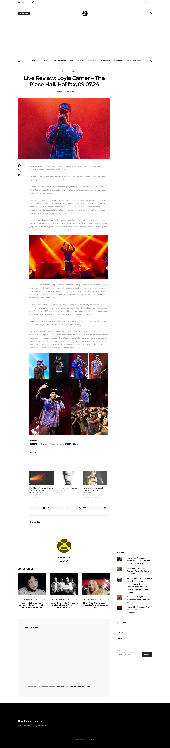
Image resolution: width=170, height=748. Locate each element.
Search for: (121, 650)
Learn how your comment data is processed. (73, 687)
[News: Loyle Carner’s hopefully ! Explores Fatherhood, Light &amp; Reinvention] (95, 478)
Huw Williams (64, 557)
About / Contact (146, 2)
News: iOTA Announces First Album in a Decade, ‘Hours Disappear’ (138, 610)
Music (73, 71)
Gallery (56, 71)
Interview (105, 61)
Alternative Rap (36, 526)
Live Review (92, 61)
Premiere (46, 61)
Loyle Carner (70, 526)
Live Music (58, 526)
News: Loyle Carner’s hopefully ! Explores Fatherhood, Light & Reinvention (93, 490)
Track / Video (60, 61)
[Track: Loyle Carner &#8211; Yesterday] (68, 478)
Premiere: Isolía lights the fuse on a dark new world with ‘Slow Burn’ (139, 599)
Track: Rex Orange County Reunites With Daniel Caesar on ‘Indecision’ (139, 571)
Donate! (118, 61)
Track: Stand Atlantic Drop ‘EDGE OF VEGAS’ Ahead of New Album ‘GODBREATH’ (138, 90)
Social (120, 632)
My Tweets (121, 623)
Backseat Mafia (30, 721)
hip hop (48, 526)
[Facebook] (19, 2)
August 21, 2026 (37, 611)
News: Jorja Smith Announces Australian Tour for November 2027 (86, 90)
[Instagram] (33, 2)
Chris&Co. (90, 739)
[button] (151, 61)
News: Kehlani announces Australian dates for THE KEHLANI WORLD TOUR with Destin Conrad (112, 91)
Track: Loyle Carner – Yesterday (66, 488)
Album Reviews (77, 61)
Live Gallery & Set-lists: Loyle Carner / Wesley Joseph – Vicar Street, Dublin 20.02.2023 (41, 490)
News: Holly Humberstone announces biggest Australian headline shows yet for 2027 (34, 91)
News (34, 61)
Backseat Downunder (26, 599)
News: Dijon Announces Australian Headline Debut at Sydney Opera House (138, 561)
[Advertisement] (85, 39)
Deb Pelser (26, 611)
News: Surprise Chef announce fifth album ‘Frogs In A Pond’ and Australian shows (60, 91)
